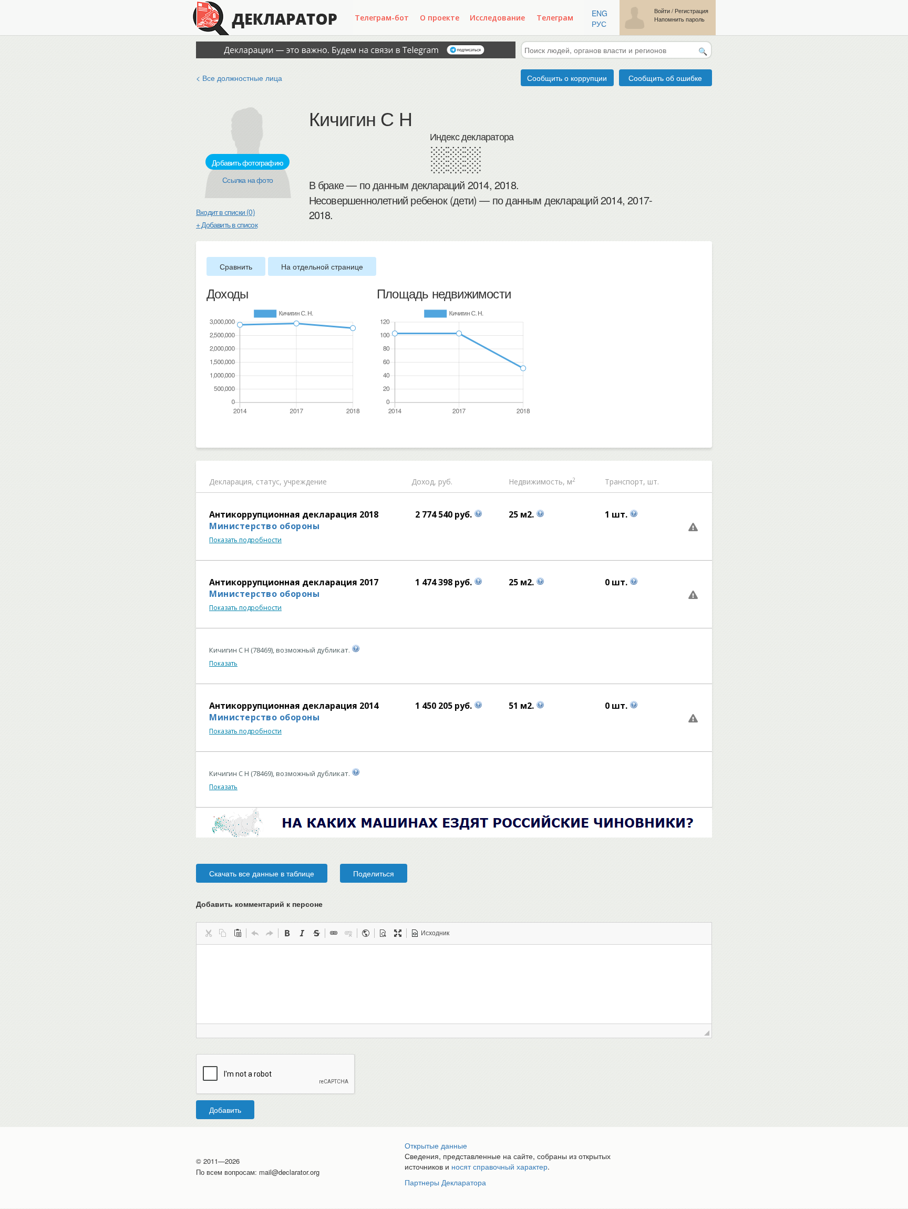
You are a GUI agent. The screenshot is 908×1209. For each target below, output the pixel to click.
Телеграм (554, 18)
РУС (599, 23)
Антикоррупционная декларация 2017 (293, 582)
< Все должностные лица (239, 78)
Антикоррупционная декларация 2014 (293, 705)
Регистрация (691, 11)
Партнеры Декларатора (445, 1182)
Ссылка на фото (247, 179)
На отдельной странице (322, 266)
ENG (599, 13)
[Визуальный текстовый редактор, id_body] (454, 984)
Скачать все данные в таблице (261, 873)
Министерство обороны (264, 526)
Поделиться (373, 873)
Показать (223, 663)
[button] (208, 933)
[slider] (212, 432)
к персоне (304, 903)
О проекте (439, 18)
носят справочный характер (499, 1166)
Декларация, (231, 482)
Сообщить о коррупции (567, 78)
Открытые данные (436, 1145)
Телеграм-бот (382, 18)
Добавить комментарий (259, 903)
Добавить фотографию (247, 162)
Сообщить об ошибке (665, 78)
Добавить (225, 1109)
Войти (662, 11)
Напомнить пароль (679, 19)
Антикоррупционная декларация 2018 (293, 514)
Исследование (497, 18)
